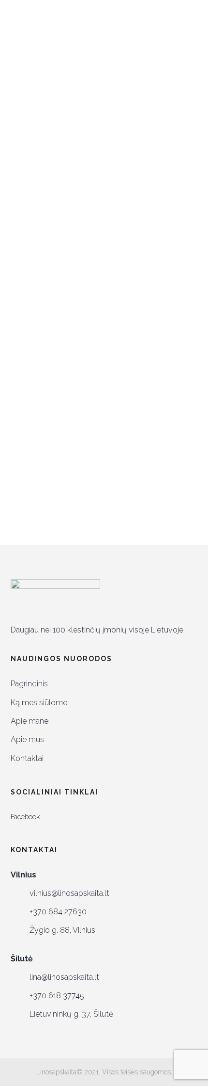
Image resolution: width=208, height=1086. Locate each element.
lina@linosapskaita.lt (64, 977)
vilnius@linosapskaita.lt (69, 893)
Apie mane (29, 721)
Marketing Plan (91, 255)
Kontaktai (27, 758)
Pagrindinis (29, 683)
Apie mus (27, 739)
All (33, 237)
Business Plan (79, 237)
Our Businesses (79, 274)
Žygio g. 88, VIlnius (62, 930)
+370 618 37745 (57, 995)
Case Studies (143, 237)
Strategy (139, 274)
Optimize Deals (162, 255)
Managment (25, 255)
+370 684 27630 (58, 911)
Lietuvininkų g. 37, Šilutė (71, 1014)
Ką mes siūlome (39, 702)
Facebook (25, 816)
